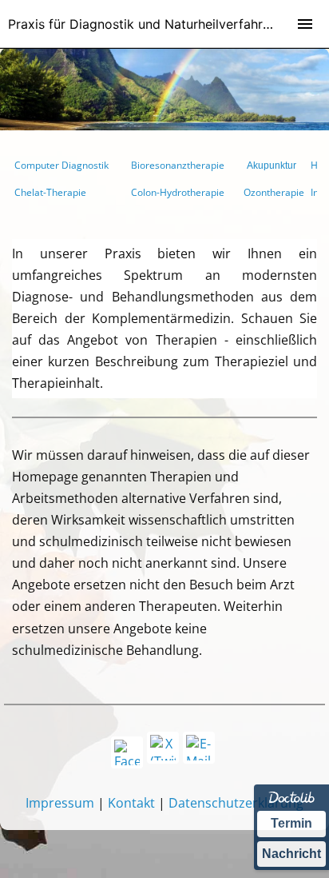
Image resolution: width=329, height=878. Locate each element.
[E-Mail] (199, 748)
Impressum (60, 803)
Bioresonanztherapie (177, 165)
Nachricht (291, 853)
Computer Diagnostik (61, 165)
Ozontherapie (274, 192)
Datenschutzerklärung (235, 803)
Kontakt (131, 803)
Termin (291, 823)
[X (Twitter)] (163, 748)
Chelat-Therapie (50, 192)
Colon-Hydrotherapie (177, 192)
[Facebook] (127, 752)
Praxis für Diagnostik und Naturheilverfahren (142, 24)
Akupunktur (271, 165)
